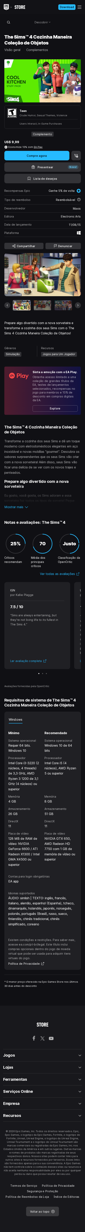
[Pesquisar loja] (8, 22)
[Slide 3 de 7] (63, 305)
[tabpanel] (42, 795)
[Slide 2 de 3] (42, 673)
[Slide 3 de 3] (46, 673)
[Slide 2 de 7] (42, 305)
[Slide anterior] (7, 305)
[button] (42, 507)
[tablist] (42, 719)
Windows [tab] (16, 719)
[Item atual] (22, 305)
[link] (55, 408)
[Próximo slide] (78, 305)
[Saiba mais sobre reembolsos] (79, 200)
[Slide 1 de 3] (38, 673)
